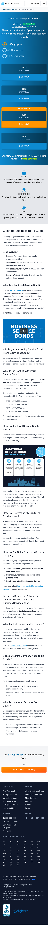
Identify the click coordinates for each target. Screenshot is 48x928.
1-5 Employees (14, 44)
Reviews (28, 801)
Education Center (9, 801)
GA (32, 845)
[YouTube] (37, 818)
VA (25, 862)
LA (4, 851)
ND (32, 853)
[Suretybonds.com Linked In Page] (42, 818)
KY (38, 848)
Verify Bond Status (10, 821)
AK (4, 842)
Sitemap (12, 876)
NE (38, 853)
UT (18, 862)
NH (4, 856)
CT (4, 845)
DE (18, 845)
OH (38, 856)
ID (10, 848)
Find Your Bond (9, 791)
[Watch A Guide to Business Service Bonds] (24, 331)
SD (38, 859)
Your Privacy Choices (23, 879)
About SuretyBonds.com (34, 791)
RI (24, 859)
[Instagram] (32, 818)
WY (18, 865)
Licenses (32, 876)
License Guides (9, 808)
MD (18, 851)
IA (4, 848)
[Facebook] (26, 818)
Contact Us (7, 831)
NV (25, 856)
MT (18, 853)
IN (24, 848)
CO (38, 842)
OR (11, 859)
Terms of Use (22, 876)
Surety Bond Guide (10, 795)
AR (18, 842)
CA (32, 842)
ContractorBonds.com (33, 795)
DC (11, 845)
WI (4, 865)
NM (18, 856)
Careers (28, 805)
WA (38, 862)
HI (38, 845)
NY (32, 856)
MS (11, 853)
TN (4, 862)
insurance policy (16, 290)
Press (27, 808)
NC (25, 853)
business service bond (18, 646)
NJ (11, 856)
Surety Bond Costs (10, 798)
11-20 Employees (15, 56)
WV (11, 865)
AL (11, 842)
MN (38, 851)
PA (18, 859)
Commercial (11, 9)
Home (3, 9)
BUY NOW (24, 76)
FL (24, 845)
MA (11, 851)
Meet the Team (31, 798)
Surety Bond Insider (10, 805)
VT (32, 862)
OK (4, 859)
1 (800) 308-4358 (16, 754)
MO (4, 853)
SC (32, 859)
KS (32, 848)
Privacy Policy (8, 879)
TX (11, 862)
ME (25, 851)
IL (17, 848)
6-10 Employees (15, 50)
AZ (25, 842)
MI (31, 851)
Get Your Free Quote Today (24, 769)
